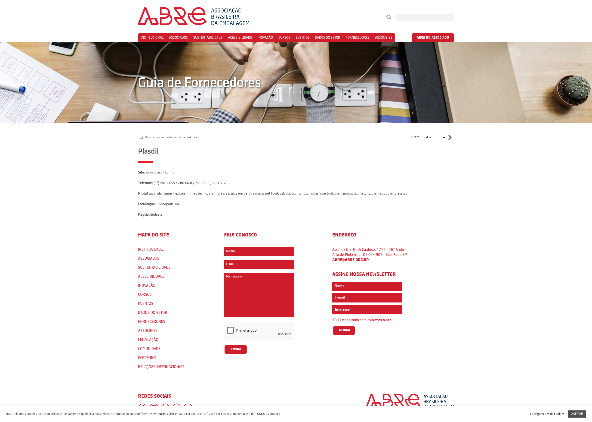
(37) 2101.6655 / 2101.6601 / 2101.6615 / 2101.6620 (190, 183)
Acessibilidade (240, 37)
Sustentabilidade (207, 37)
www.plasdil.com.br (161, 172)
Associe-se (383, 37)
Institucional (152, 37)
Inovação (265, 37)
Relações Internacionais (161, 366)
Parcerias (147, 357)
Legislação (148, 339)
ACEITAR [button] (577, 414)
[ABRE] (207, 17)
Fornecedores (358, 37)
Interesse (342, 310)
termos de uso (382, 320)
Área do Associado (433, 37)
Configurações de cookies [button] (547, 414)
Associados (178, 37)
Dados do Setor (327, 37)
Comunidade (149, 348)
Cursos (284, 37)
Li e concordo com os (364, 320)
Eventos (302, 37)
